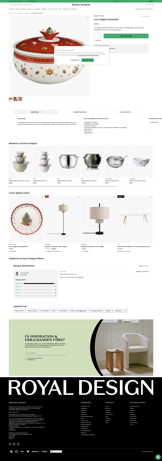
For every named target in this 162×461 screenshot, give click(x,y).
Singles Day (133, 418)
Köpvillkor (83, 412)
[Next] (151, 166)
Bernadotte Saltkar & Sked (112, 180)
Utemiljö (108, 420)
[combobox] (151, 1)
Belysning (108, 408)
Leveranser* (84, 414)
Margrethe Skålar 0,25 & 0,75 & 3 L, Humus (19, 180)
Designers (83, 432)
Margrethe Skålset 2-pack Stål (64, 180)
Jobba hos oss (85, 420)
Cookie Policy (84, 428)
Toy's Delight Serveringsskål (18, 246)
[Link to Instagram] (14, 444)
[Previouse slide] (12, 55)
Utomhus (132, 410)
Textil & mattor (109, 414)
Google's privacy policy (93, 55)
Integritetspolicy (85, 426)
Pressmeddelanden (86, 424)
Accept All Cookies (88, 60)
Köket (107, 416)
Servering (108, 410)
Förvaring (108, 418)
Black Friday (133, 420)
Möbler (107, 406)
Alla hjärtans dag (134, 406)
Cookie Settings (74, 60)
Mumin (131, 412)
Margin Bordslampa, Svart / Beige (92, 246)
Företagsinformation (86, 422)
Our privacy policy (81, 55)
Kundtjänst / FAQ (85, 406)
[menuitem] (11, 9)
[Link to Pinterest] (18, 444)
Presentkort (83, 410)
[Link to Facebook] (10, 444)
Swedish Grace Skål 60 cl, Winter (137, 180)
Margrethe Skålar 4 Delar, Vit (40, 180)
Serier (107, 422)
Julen (131, 424)
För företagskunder (85, 430)
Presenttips (132, 414)
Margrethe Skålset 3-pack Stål (88, 180)
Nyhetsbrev (83, 408)
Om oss (83, 418)
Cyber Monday (133, 422)
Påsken (132, 408)
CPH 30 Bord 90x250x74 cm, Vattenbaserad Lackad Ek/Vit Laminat (134, 246)
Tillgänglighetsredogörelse (88, 434)
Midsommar (133, 416)
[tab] (36, 112)
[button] (151, 1)
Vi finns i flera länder (14, 412)
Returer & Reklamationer (87, 416)
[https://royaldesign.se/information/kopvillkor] (56, 451)
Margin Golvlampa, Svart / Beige (56, 246)
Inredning (108, 412)
